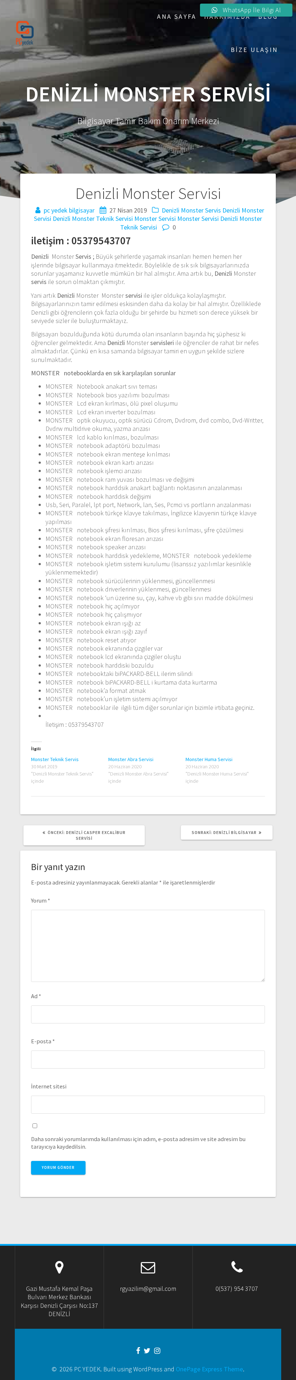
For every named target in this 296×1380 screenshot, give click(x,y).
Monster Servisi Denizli (207, 218)
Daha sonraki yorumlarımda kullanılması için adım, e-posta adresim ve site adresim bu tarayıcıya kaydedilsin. (138, 1142)
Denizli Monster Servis (191, 210)
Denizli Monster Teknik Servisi (93, 218)
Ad (36, 996)
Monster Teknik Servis (55, 759)
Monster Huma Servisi (209, 759)
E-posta (43, 1041)
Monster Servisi (155, 218)
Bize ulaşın (254, 49)
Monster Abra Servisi (130, 759)
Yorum (40, 900)
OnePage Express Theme (209, 1369)
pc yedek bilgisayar (69, 210)
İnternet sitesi (48, 1086)
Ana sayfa (176, 16)
